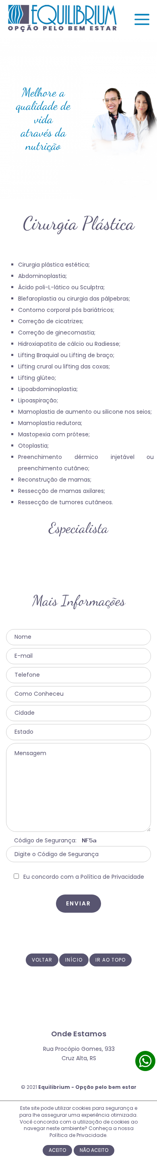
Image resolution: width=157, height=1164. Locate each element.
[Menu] (141, 25)
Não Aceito (94, 1150)
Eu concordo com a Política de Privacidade (83, 877)
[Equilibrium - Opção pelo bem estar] (62, 30)
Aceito (57, 1150)
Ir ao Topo (110, 959)
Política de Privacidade (78, 1135)
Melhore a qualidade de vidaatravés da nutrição (43, 119)
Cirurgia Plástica (78, 223)
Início (74, 959)
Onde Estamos (78, 1034)
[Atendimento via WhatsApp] (145, 1069)
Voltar (42, 959)
